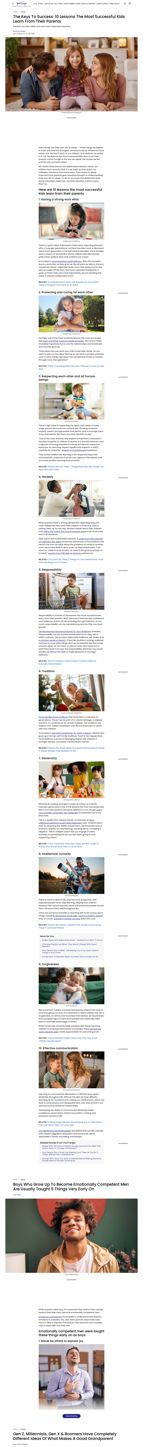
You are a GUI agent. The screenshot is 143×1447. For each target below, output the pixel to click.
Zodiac (40, 4)
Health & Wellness (88, 4)
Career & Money (102, 4)
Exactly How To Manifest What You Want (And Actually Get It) (70, 957)
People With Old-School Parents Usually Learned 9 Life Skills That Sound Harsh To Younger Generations (71, 1147)
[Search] (124, 3)
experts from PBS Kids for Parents (64, 553)
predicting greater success (67, 918)
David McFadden (19, 31)
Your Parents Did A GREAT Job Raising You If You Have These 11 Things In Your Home (70, 951)
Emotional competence (50, 1316)
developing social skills (66, 915)
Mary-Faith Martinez (20, 1444)
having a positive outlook (90, 915)
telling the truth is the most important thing (64, 531)
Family (60, 4)
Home (15, 12)
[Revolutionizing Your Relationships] (21, 4)
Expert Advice (114, 4)
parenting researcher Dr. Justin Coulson (71, 733)
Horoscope (49, 4)
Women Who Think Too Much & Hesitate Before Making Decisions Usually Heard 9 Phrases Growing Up (71, 1160)
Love (35, 4)
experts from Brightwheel (74, 450)
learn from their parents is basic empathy (63, 341)
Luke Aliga (17, 1195)
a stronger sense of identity (52, 640)
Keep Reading (71, 1416)
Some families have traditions (53, 717)
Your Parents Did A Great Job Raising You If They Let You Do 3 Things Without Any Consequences (70, 1153)
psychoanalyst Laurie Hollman (66, 261)
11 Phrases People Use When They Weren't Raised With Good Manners (69, 945)
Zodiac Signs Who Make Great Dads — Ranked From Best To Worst (72, 940)
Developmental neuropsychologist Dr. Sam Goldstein (65, 631)
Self (55, 4)
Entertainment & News (72, 4)
